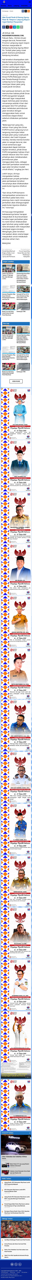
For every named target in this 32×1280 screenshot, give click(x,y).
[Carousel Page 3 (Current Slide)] (27, 1077)
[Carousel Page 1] (25, 1077)
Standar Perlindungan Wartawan (9, 1274)
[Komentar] (21, 27)
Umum (8, 24)
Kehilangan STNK (21, 311)
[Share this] (3, 27)
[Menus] (29, 2)
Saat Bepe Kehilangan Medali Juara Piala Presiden (17, 1240)
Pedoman (12, 1272)
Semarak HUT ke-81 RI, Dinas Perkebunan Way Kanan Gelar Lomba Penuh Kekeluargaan (23, 357)
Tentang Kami (4, 1272)
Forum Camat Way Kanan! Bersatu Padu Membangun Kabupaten (24, 253)
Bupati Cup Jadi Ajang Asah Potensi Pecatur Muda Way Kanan (8, 313)
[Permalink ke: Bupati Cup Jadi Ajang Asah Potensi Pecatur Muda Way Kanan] (8, 306)
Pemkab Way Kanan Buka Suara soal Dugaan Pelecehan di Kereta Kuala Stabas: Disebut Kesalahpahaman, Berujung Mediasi (23, 339)
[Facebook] (23, 11)
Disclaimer (24, 1272)
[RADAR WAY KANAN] (4, 2)
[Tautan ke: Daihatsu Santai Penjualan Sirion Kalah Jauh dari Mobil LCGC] (5, 1172)
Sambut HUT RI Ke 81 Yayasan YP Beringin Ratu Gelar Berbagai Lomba (7, 337)
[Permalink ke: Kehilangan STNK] (23, 306)
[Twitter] (26, 11)
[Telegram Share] (14, 27)
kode (18, 1272)
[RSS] (28, 11)
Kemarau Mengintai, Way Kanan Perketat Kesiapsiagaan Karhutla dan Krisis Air (8, 357)
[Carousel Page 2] (26, 1077)
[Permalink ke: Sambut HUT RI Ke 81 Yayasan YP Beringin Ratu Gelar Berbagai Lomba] (8, 268)
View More (16, 381)
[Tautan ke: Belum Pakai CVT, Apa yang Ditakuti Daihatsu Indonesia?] (5, 1165)
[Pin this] (10, 27)
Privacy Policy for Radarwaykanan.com (11, 1275)
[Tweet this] (7, 27)
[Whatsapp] (18, 27)
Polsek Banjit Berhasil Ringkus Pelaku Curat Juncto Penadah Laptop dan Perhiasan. (8, 253)
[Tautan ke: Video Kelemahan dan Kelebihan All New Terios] (16, 1145)
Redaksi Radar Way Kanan (8, 1277)
